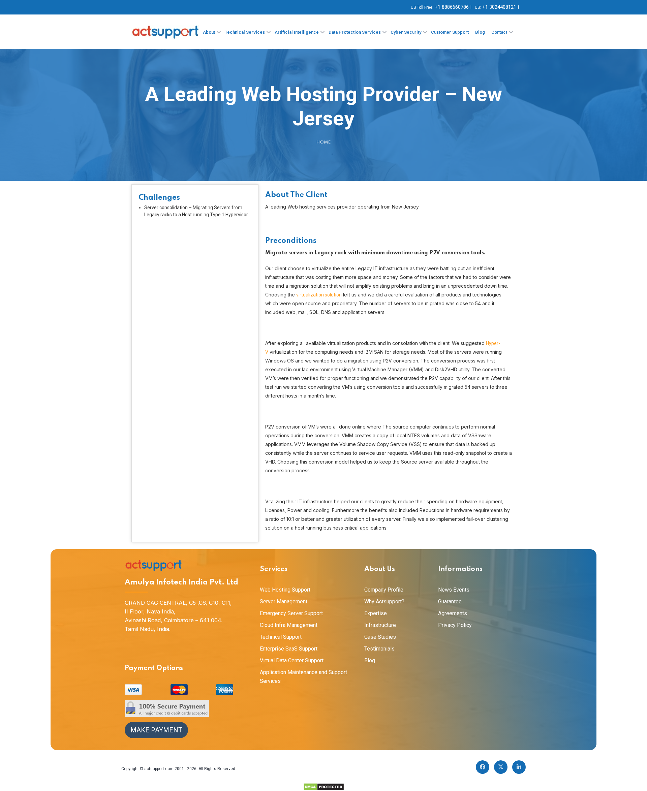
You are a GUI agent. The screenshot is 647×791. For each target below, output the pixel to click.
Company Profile (383, 590)
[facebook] (482, 767)
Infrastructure (380, 625)
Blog (369, 660)
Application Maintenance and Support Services (303, 676)
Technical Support (281, 637)
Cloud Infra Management (288, 625)
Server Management (283, 601)
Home (323, 142)
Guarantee (450, 601)
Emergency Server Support (291, 613)
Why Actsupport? (384, 601)
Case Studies (380, 637)
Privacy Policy (455, 625)
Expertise (375, 613)
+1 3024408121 (499, 7)
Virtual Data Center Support (292, 660)
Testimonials (379, 648)
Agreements (452, 613)
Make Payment (156, 730)
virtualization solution (319, 294)
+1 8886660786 (452, 7)
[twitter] (500, 767)
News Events (453, 590)
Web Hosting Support (285, 590)
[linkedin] (519, 767)
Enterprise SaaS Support (288, 648)
